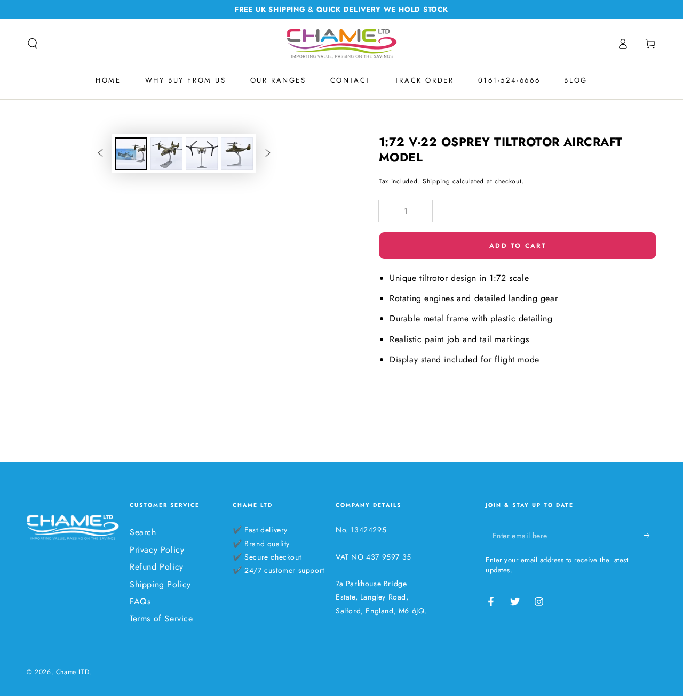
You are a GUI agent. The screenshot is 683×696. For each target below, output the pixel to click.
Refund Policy (157, 567)
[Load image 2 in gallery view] (166, 153)
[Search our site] (32, 43)
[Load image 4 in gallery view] (237, 153)
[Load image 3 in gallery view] (202, 153)
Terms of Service (161, 618)
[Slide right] (268, 153)
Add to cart (517, 245)
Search (143, 532)
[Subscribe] (650, 535)
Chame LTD (72, 672)
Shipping (436, 181)
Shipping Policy (160, 584)
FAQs (140, 601)
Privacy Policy (157, 550)
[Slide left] (100, 153)
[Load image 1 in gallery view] (131, 153)
